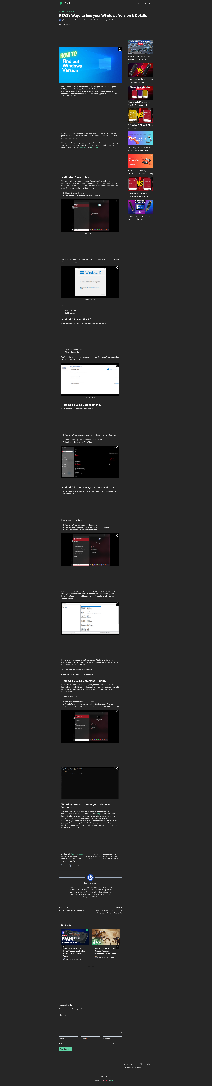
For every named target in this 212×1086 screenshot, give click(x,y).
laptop (97, 813)
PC (65, 12)
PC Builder (142, 3)
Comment (64, 1015)
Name (62, 1039)
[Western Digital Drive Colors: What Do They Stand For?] (140, 93)
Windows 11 (71, 12)
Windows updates (78, 854)
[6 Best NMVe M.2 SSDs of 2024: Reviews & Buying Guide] (140, 47)
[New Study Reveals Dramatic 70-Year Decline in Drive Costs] (140, 138)
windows (65, 866)
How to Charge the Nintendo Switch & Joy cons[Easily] (73, 910)
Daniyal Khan (67, 20)
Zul (69, 959)
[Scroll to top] (208, 1064)
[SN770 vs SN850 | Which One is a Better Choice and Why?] (140, 70)
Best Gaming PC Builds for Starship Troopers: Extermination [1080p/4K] (105, 950)
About (126, 1064)
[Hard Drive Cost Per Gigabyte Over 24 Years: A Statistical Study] (140, 161)
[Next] (117, 947)
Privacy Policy (145, 1064)
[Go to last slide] (63, 947)
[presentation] (75, 937)
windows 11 (75, 866)
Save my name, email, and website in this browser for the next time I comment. (87, 1044)
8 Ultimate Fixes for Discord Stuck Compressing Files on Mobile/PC (109, 910)
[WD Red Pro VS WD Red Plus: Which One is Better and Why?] (140, 184)
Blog (150, 3)
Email (84, 1039)
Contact (134, 1064)
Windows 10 (95, 147)
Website (106, 1039)
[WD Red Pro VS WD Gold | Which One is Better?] (140, 115)
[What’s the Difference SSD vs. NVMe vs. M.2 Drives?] (140, 207)
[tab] (88, 966)
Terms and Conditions (132, 1067)
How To (61, 12)
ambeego (114, 1081)
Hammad (102, 957)
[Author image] (60, 20)
